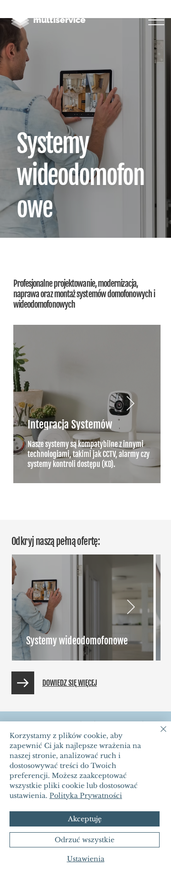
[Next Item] (131, 404)
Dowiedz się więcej (69, 683)
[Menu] (156, 20)
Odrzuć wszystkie (84, 840)
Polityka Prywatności (85, 795)
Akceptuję (85, 819)
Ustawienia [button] (85, 859)
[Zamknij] (157, 734)
